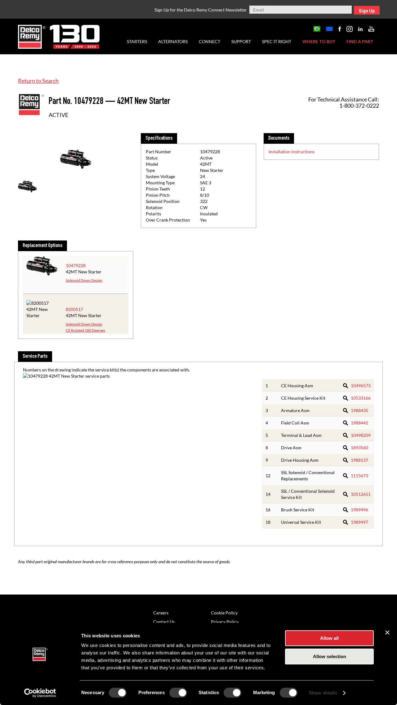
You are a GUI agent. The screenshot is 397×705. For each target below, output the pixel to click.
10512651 (361, 494)
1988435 (359, 410)
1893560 (359, 447)
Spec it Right (276, 41)
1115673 (359, 475)
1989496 (359, 509)
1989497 (359, 522)
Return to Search (38, 81)
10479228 (76, 265)
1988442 (359, 422)
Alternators (173, 41)
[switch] (178, 693)
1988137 (359, 460)
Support (241, 41)
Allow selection (329, 656)
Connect (209, 41)
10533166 (361, 398)
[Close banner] (387, 632)
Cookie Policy (224, 612)
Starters (137, 41)
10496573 (361, 385)
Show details (323, 692)
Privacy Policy (225, 621)
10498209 (361, 435)
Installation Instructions (291, 151)
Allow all (329, 638)
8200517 (74, 309)
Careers (160, 612)
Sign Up (367, 10)
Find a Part (359, 41)
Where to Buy (318, 41)
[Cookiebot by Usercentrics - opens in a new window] (40, 693)
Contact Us (164, 621)
